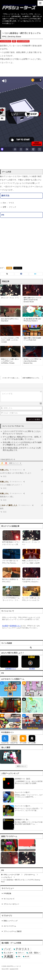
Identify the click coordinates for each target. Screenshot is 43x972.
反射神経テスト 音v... (22, 819)
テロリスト (17, 268)
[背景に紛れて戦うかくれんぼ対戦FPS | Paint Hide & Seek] (27, 845)
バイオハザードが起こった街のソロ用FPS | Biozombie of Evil (12, 378)
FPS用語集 (7, 893)
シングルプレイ (5, 41)
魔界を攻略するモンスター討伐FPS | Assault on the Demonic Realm (32, 300)
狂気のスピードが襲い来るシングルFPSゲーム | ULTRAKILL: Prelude (10, 361)
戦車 (19, 956)
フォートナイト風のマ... (23, 806)
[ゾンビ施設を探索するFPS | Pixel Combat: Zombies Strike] (9, 845)
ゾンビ (7, 949)
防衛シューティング (11, 921)
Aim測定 (5, 626)
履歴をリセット (21, 766)
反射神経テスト (15, 626)
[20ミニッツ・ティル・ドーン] (27, 858)
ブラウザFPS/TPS (23, 41)
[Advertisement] (21, 70)
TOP (12, 875)
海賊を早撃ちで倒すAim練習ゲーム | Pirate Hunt (32, 339)
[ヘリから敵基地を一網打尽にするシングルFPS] (10, 756)
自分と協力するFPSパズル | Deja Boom (9, 320)
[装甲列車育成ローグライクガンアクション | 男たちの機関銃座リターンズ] (9, 858)
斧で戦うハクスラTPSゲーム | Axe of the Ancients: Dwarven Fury (32, 361)
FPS (14, 41)
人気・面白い (34, 953)
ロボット (21, 953)
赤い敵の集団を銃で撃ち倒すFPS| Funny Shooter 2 (32, 320)
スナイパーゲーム (10, 926)
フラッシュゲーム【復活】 (13, 931)
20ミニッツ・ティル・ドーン (10, 298)
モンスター (8, 953)
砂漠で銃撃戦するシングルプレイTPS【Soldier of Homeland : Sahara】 (33, 378)
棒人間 (27, 956)
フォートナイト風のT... (23, 792)
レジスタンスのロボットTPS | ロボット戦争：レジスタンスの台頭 (10, 340)
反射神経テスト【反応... (23, 779)
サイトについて (9, 899)
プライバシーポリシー (11, 904)
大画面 (9, 268)
